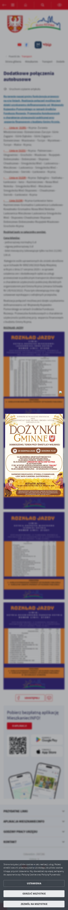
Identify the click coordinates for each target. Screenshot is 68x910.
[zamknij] (60, 392)
